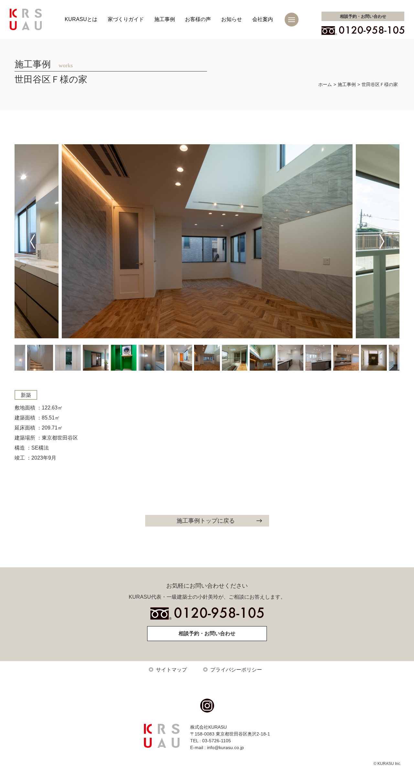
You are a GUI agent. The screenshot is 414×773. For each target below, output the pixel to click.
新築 (26, 395)
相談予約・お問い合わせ (207, 633)
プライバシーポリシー (236, 669)
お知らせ (231, 19)
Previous (32, 241)
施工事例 (164, 19)
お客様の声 (198, 19)
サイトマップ (171, 669)
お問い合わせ (363, 16)
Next (381, 241)
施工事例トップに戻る (206, 520)
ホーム (325, 84)
